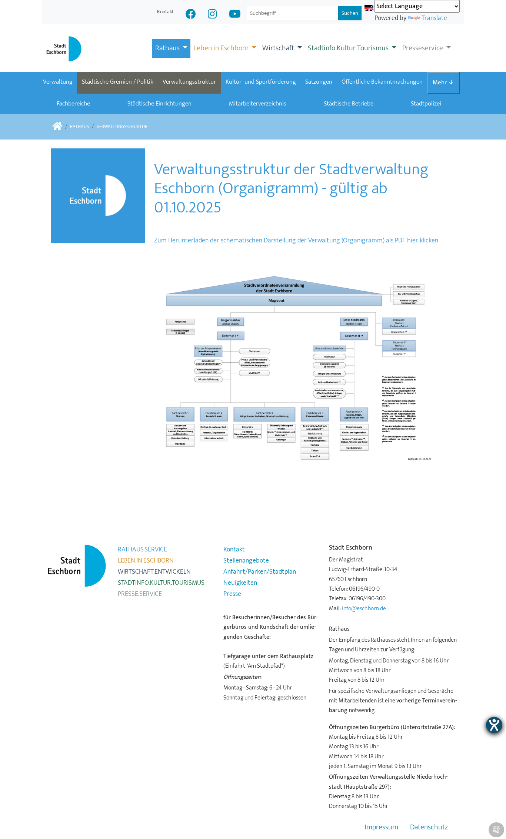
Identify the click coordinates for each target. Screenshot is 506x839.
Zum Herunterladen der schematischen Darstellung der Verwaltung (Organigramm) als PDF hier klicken (296, 240)
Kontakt (165, 11)
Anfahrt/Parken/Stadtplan (259, 571)
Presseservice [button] (423, 48)
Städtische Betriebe (348, 103)
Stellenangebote (246, 560)
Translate (434, 18)
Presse (232, 594)
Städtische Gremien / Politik (117, 81)
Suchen (350, 13)
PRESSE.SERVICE (140, 594)
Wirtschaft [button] (279, 48)
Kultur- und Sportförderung (261, 81)
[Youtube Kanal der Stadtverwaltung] (235, 15)
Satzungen (318, 81)
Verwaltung (58, 81)
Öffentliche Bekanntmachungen (382, 81)
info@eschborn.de (364, 608)
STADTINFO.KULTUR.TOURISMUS (161, 582)
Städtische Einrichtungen (159, 103)
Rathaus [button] (168, 48)
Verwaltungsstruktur (189, 81)
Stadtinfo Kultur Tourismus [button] (349, 48)
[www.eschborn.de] (57, 126)
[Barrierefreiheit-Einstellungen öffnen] (494, 725)
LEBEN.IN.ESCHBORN (146, 560)
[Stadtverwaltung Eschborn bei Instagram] (212, 15)
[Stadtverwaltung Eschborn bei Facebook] (191, 15)
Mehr (443, 82)
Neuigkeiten (240, 582)
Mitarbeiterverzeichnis (257, 103)
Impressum (381, 827)
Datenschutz (429, 827)
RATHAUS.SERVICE (142, 549)
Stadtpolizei (426, 103)
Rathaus (79, 127)
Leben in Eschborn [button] (221, 48)
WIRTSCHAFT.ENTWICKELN (154, 571)
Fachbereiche (73, 103)
